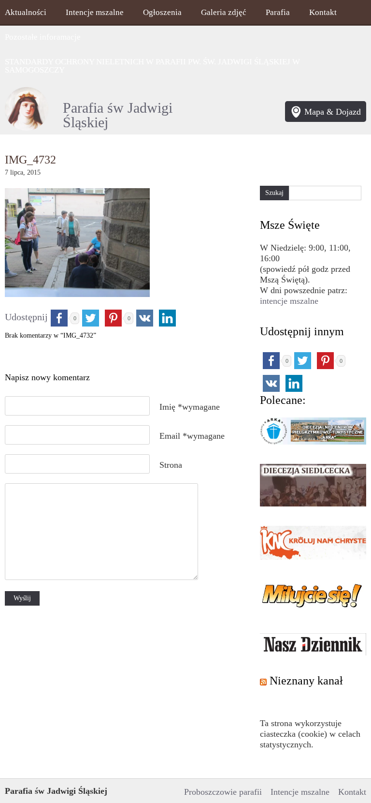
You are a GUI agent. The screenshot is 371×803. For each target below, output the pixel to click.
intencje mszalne (289, 301)
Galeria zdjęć (223, 12)
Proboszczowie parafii (223, 792)
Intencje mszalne (95, 12)
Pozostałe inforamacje (43, 37)
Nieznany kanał (306, 680)
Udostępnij (26, 317)
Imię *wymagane (189, 407)
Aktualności (25, 12)
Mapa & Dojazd (332, 112)
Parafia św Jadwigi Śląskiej (117, 115)
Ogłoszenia (162, 12)
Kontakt (323, 12)
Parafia (278, 12)
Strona (170, 465)
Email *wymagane (192, 436)
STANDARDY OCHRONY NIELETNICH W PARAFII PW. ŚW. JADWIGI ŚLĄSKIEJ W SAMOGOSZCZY (152, 65)
